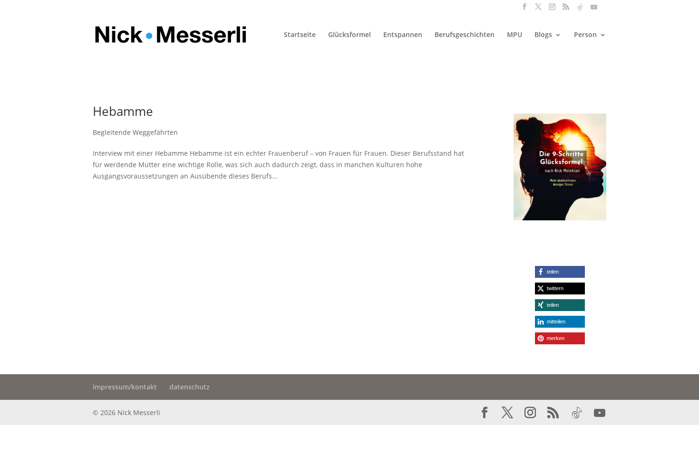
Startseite (300, 35)
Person (585, 35)
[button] (560, 272)
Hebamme (123, 111)
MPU (514, 35)
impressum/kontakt (125, 386)
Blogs (543, 35)
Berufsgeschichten (465, 35)
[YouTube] (594, 10)
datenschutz (189, 386)
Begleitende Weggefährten (135, 132)
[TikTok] (580, 10)
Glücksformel (349, 35)
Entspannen (402, 35)
